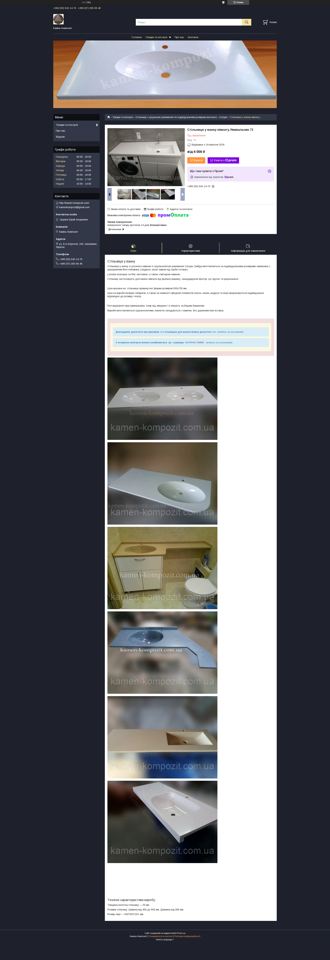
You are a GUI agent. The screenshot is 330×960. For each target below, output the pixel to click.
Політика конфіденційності (187, 936)
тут (214, 332)
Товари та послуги (156, 37)
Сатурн (223, 117)
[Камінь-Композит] (92, 19)
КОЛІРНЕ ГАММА (194, 342)
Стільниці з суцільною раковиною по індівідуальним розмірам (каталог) (176, 117)
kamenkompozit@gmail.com (74, 207)
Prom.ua (181, 933)
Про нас (179, 37)
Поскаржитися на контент (160, 936)
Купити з (219, 160)
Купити (198, 160)
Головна (136, 37)
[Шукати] (246, 22)
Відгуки (60, 136)
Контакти (193, 37)
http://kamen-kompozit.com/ (74, 203)
